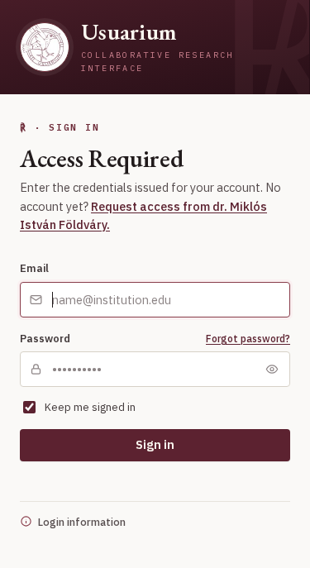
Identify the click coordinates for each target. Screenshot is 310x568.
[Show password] (272, 369)
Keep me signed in (90, 407)
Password (45, 338)
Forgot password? (248, 338)
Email (34, 267)
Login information (82, 521)
